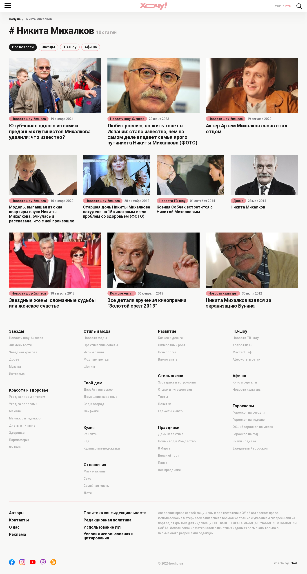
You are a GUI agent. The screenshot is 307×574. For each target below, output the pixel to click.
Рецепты (90, 434)
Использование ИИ (102, 527)
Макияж (15, 411)
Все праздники (169, 470)
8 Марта (164, 448)
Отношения (95, 465)
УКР (278, 6)
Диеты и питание (22, 425)
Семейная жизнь (96, 486)
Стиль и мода (97, 331)
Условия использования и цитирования (108, 536)
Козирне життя (121, 293)
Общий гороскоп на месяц (253, 427)
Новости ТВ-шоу (172, 201)
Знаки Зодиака (244, 441)
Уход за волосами (23, 404)
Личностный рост (171, 345)
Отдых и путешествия (175, 389)
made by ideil (286, 563)
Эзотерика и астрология (177, 382)
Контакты (19, 520)
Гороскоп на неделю (249, 419)
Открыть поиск (299, 6)
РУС (288, 6)
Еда (86, 441)
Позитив (164, 404)
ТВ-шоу (69, 47)
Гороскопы (243, 406)
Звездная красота (23, 352)
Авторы (16, 513)
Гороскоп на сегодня (249, 412)
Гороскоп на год (245, 434)
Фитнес (15, 447)
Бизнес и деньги (170, 338)
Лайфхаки (91, 411)
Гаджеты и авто (170, 411)
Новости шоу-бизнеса (29, 119)
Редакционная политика (107, 520)
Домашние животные (100, 397)
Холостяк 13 (242, 345)
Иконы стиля (94, 352)
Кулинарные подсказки (102, 448)
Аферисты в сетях (246, 359)
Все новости (23, 47)
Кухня (89, 428)
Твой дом (93, 383)
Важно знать (168, 359)
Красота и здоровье (28, 390)
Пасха (162, 463)
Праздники (168, 428)
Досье (238, 201)
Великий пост (168, 455)
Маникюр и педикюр (24, 418)
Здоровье (16, 432)
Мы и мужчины (95, 471)
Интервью (17, 374)
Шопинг (90, 366)
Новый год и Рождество (177, 441)
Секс (87, 478)
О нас (14, 527)
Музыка (15, 366)
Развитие (167, 331)
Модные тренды (96, 359)
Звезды (48, 47)
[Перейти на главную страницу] (153, 6)
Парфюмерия (19, 440)
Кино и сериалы (245, 382)
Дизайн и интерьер (98, 389)
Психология (167, 352)
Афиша (91, 47)
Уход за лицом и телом (27, 397)
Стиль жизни (170, 376)
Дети (88, 493)
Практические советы (101, 345)
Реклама (17, 534)
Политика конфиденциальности (115, 513)
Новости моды (95, 338)
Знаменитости (20, 345)
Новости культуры (223, 293)
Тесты (163, 397)
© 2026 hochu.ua (170, 563)
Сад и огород (94, 404)
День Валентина (170, 434)
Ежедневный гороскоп (250, 448)
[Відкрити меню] (7, 5)
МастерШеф (242, 352)
